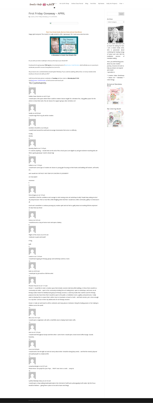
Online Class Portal (77, 3)
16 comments (53, 16)
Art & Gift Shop (64, 3)
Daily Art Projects (112, 3)
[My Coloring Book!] (115, 127)
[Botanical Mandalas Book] (115, 104)
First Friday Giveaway (42, 16)
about (54, 3)
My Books (101, 3)
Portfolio (93, 3)
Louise (32, 16)
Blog (86, 3)
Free (121, 3)
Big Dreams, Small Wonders (72, 65)
